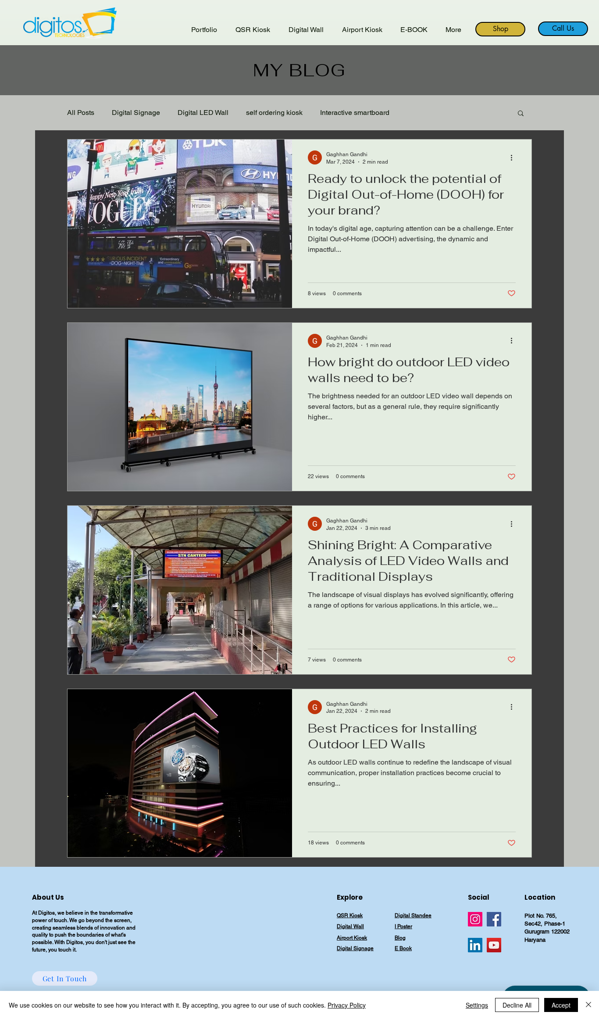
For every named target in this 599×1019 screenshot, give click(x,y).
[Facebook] (494, 919)
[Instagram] (475, 919)
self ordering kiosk (274, 112)
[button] (521, 113)
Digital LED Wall (203, 112)
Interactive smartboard (354, 112)
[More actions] (514, 157)
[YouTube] (494, 945)
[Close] (588, 1005)
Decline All (517, 1005)
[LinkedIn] (475, 945)
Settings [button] (477, 1005)
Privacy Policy (347, 1005)
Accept (561, 1005)
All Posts (80, 112)
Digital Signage (136, 112)
